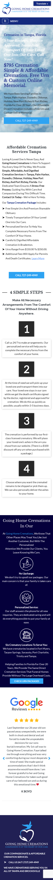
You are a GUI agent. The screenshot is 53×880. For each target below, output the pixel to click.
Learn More (38, 258)
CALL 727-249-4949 (26, 120)
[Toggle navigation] (5, 21)
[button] (3, 749)
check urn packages (26, 681)
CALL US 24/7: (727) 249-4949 (24, 843)
